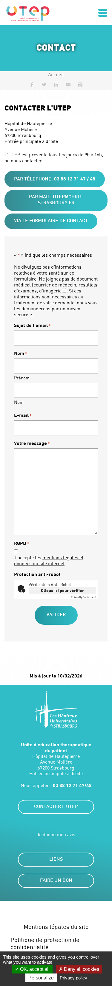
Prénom (22, 377)
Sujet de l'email (32, 325)
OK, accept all (34, 969)
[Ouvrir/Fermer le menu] (103, 13)
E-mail (22, 415)
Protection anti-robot (37, 574)
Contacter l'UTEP (56, 807)
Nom (19, 402)
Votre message (32, 443)
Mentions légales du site (56, 926)
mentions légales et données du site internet (48, 560)
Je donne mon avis (56, 834)
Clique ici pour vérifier (62, 590)
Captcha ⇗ (83, 597)
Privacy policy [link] (73, 977)
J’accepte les (48, 560)
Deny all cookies (81, 969)
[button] (68, 85)
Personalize (41, 977)
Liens (56, 859)
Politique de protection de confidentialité (44, 943)
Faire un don (56, 880)
